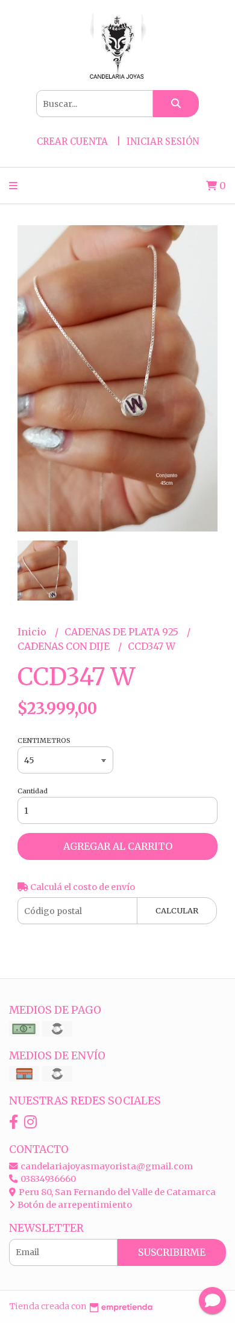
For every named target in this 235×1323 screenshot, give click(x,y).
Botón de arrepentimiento (74, 1204)
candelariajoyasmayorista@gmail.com (106, 1166)
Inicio (33, 632)
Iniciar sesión (163, 141)
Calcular (176, 910)
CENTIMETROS (43, 740)
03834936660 (47, 1178)
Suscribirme (171, 1252)
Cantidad (32, 791)
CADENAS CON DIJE (64, 646)
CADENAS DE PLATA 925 (122, 632)
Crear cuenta (72, 141)
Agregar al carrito (117, 846)
